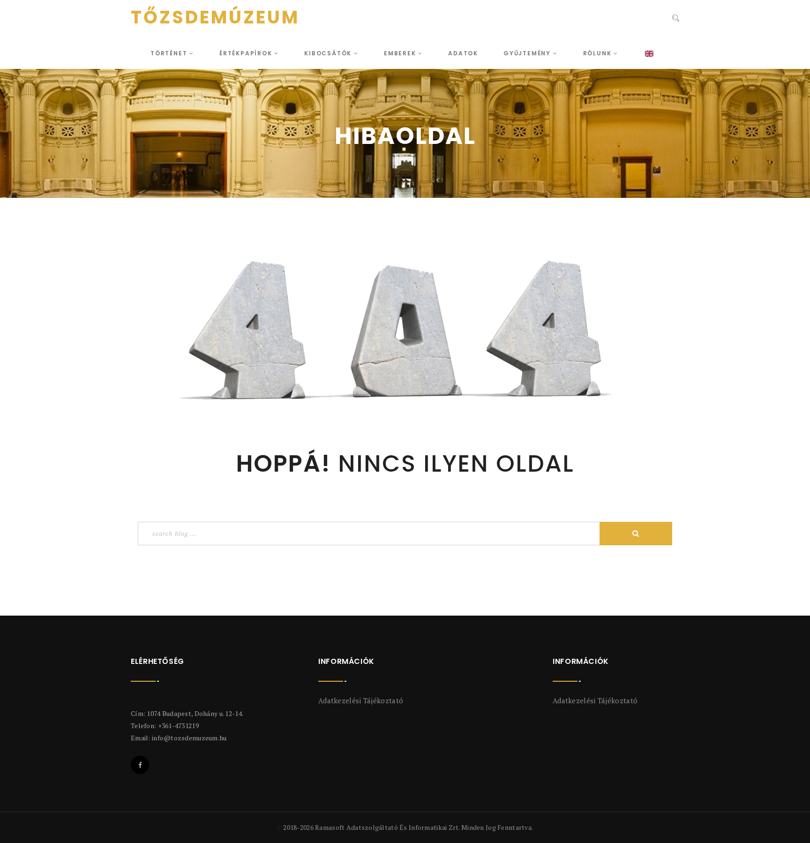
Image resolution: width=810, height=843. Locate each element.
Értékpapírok (246, 53)
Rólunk (598, 53)
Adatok (463, 53)
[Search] (675, 18)
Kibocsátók (329, 53)
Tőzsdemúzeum (215, 17)
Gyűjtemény (528, 53)
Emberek (401, 53)
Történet (169, 53)
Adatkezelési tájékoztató (360, 700)
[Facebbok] (140, 765)
